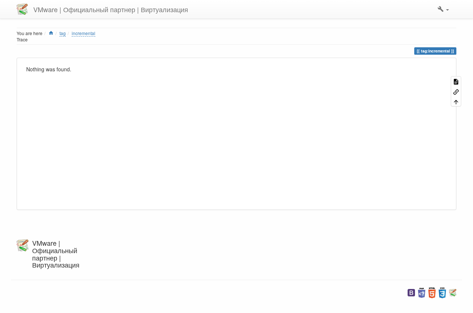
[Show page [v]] (456, 81)
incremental (83, 33)
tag (62, 33)
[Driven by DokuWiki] (452, 292)
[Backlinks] (456, 91)
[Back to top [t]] (456, 101)
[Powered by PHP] (421, 292)
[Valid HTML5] (432, 292)
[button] (443, 9)
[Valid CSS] (442, 292)
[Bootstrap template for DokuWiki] (411, 292)
